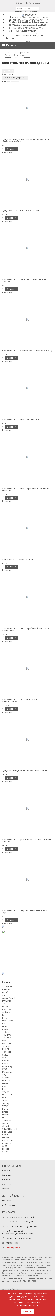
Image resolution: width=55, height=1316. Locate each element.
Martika (5, 1114)
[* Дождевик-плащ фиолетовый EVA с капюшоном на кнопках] (27, 808)
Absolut (5, 1126)
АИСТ (4, 1074)
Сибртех (6, 1012)
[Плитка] (8, 81)
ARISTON (6, 1052)
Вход (20, 3)
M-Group (6, 1080)
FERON (5, 1149)
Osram (5, 1100)
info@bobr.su (12, 1242)
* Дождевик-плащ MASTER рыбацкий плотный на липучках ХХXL (25, 489)
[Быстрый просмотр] (3, 135)
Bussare (6, 1109)
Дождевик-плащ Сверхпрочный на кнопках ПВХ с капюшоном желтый (25, 140)
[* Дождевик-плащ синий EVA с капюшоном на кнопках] (27, 248)
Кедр (4, 1018)
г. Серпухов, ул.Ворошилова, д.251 (27, 28)
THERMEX (6, 1037)
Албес (5, 1151)
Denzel (5, 1083)
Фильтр (9, 70)
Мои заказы (8, 1200)
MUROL (5, 1049)
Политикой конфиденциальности (29, 1303)
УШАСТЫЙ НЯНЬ (10, 1129)
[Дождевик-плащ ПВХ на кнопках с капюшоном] (27, 739)
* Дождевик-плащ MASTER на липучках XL (22, 419)
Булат (5, 1089)
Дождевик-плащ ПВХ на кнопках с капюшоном (24, 770)
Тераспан (6, 1046)
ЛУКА (4, 1069)
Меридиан (7, 1072)
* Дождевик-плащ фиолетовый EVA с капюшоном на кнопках (27, 840)
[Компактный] (17, 81)
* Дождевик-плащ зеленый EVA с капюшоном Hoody (27, 350)
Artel (4, 1057)
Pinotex (5, 1111)
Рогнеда (6, 1060)
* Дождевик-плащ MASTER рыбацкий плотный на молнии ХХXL (25, 629)
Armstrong (7, 1066)
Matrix (5, 1006)
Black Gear (7, 1131)
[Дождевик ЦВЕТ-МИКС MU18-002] (27, 528)
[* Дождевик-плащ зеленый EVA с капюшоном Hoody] (27, 319)
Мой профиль (8, 1205)
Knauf (4, 992)
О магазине (7, 1175)
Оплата (5, 1188)
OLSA (4, 1146)
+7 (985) (26, 21)
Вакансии (6, 1179)
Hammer (6, 989)
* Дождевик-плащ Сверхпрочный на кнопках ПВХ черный (25, 911)
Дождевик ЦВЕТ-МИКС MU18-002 (18, 559)
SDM (4, 1040)
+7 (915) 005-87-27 (14, 1226)
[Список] (13, 81)
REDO (5, 1023)
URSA (4, 1003)
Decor (5, 1015)
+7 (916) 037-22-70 (14, 1230)
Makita (5, 1029)
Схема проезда (13, 1247)
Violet (4, 1026)
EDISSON (6, 1043)
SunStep (6, 1103)
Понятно (27, 1311)
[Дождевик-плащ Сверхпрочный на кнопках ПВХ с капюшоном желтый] (27, 108)
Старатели (7, 986)
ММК (4, 1097)
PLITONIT (6, 1143)
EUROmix (6, 1000)
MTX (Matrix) (8, 1020)
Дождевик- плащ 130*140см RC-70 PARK (21, 210)
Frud (4, 1117)
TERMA (5, 1032)
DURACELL (7, 1094)
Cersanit (6, 1077)
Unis (4, 995)
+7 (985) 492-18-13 (14, 1217)
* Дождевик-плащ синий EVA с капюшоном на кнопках (24, 280)
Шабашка (6, 1009)
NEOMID (6, 1137)
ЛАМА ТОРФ (8, 1140)
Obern (5, 1123)
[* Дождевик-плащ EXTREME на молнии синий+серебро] (27, 668)
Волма (5, 1063)
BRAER (5, 1134)
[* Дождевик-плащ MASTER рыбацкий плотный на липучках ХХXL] (27, 457)
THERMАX (6, 1034)
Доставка (6, 1184)
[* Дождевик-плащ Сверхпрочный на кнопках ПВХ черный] (27, 879)
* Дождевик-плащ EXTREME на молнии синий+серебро (20, 700)
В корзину (11, 149)
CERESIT (6, 1054)
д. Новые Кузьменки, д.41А (23, 30)
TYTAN (5, 1106)
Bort (4, 1086)
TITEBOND (7, 1120)
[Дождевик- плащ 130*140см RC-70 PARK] (27, 179)
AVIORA (5, 1091)
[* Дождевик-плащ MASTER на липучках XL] (27, 388)
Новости (6, 1170)
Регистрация (34, 3)
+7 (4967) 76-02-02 (14, 1221)
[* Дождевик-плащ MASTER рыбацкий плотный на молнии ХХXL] (27, 597)
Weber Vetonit (8, 998)
